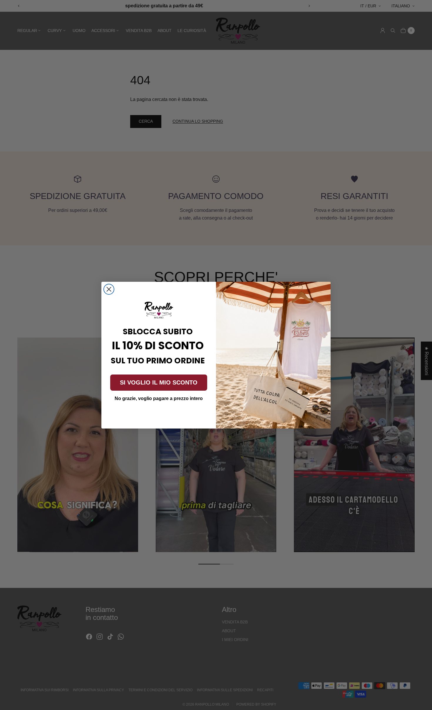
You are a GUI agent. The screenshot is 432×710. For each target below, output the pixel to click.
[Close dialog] (109, 289)
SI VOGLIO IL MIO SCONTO (158, 382)
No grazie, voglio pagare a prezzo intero (159, 398)
